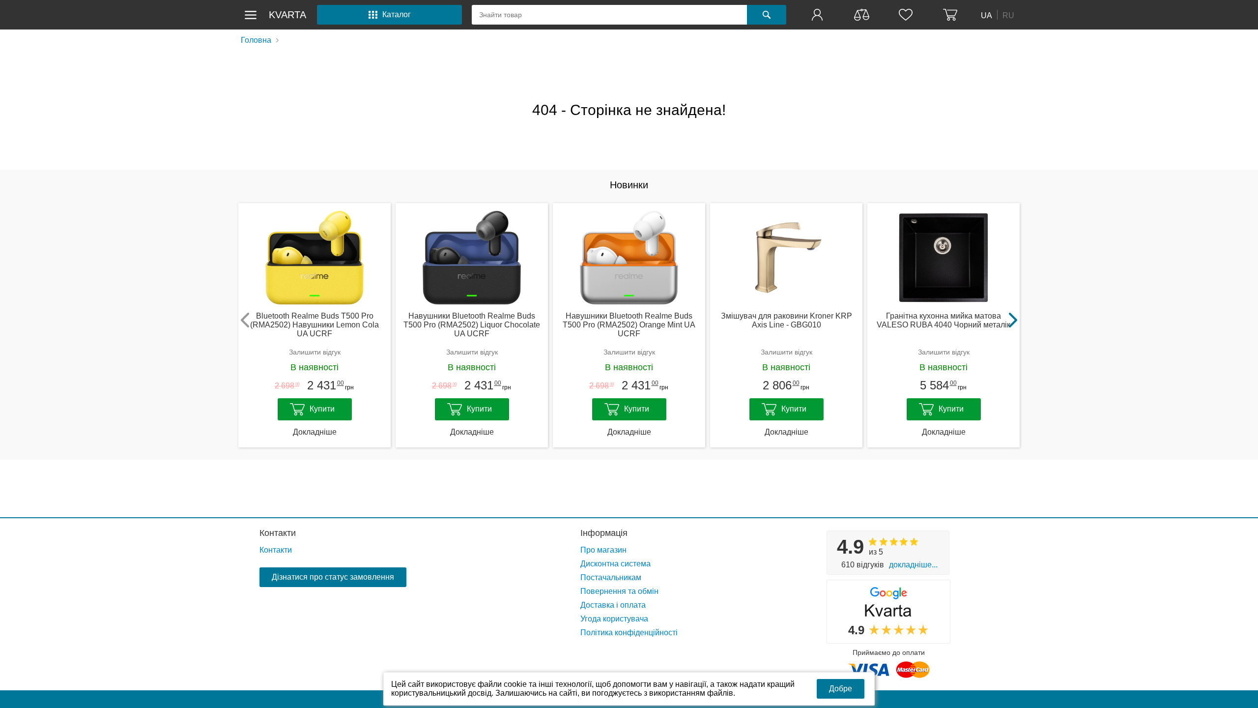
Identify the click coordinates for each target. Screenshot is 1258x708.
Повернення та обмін (619, 591)
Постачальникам (610, 577)
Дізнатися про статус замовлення (333, 577)
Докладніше (315, 432)
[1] (818, 15)
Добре (840, 688)
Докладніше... (913, 564)
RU (1008, 15)
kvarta (287, 14)
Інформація (604, 533)
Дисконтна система (615, 564)
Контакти (277, 533)
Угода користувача (614, 619)
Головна (256, 40)
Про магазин (603, 550)
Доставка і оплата (613, 605)
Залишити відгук (315, 352)
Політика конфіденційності (629, 632)
